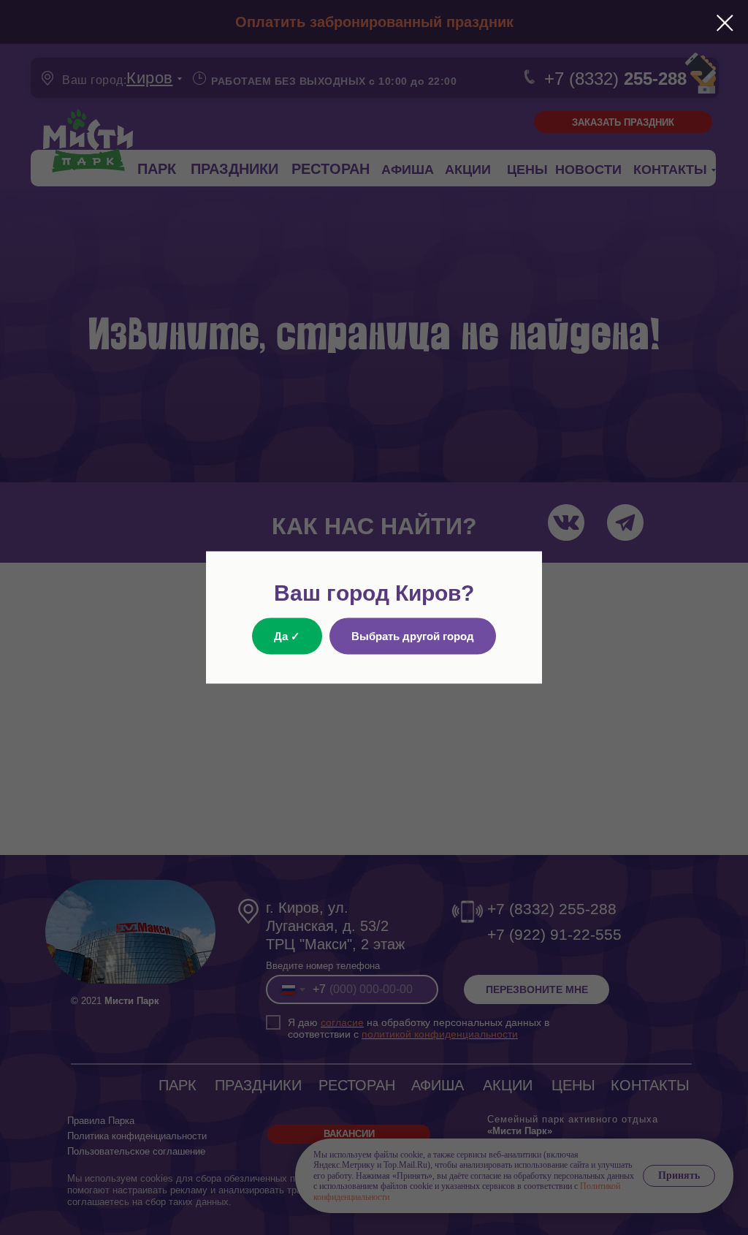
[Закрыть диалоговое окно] (725, 23)
